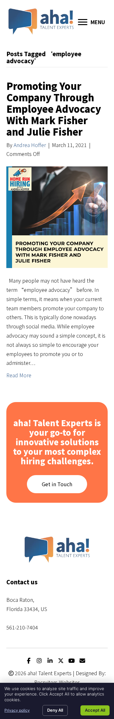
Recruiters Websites (57, 682)
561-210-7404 (22, 627)
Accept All (95, 710)
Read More (18, 375)
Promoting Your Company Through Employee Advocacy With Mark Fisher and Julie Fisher (53, 108)
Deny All (55, 710)
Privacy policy (17, 710)
